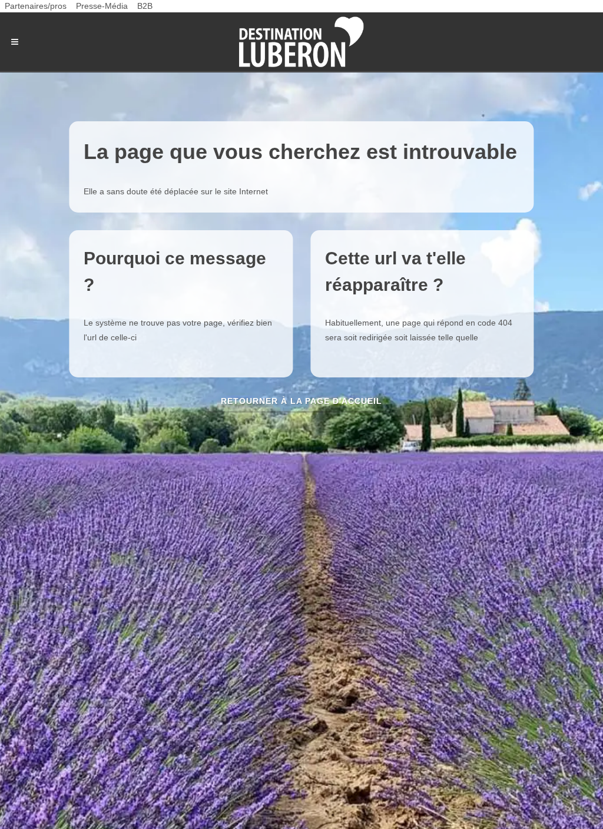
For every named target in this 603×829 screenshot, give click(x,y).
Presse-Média (102, 6)
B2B (145, 6)
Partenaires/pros (36, 6)
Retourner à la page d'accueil (301, 401)
